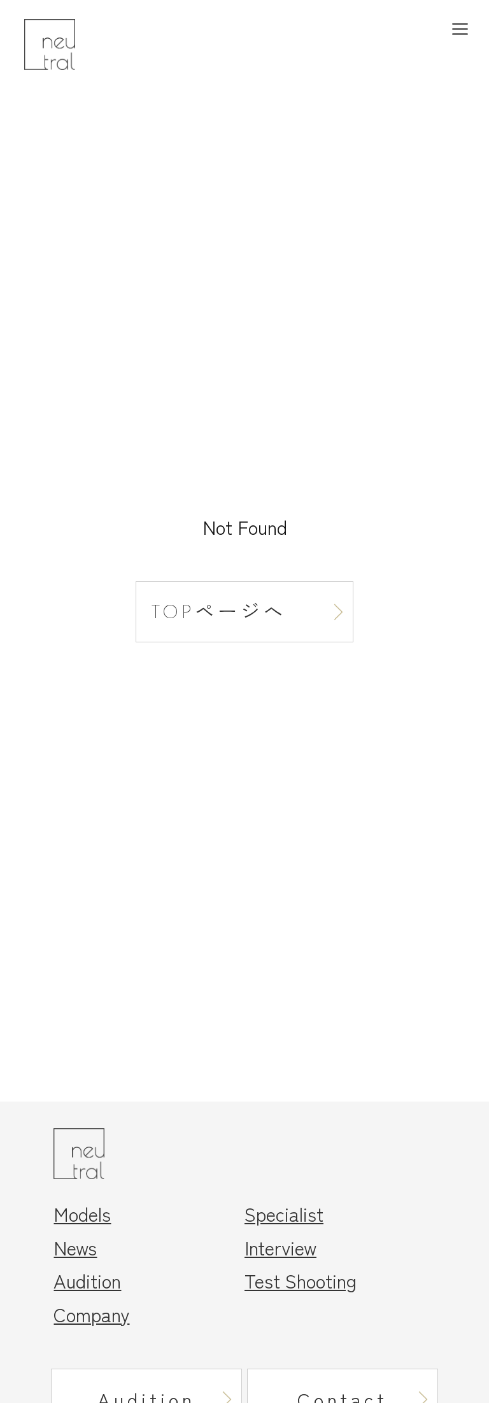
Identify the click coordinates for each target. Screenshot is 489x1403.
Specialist (283, 1213)
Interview (280, 1247)
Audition (87, 1280)
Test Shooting (300, 1280)
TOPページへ (219, 611)
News (75, 1247)
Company (91, 1314)
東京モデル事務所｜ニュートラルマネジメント (72, 44)
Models (82, 1213)
